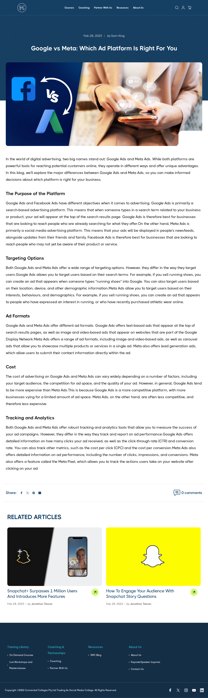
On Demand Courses (21, 655)
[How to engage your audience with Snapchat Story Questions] (153, 556)
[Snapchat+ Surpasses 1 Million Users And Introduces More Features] (54, 556)
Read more (95, 592)
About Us (136, 655)
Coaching (55, 661)
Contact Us (137, 669)
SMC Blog (95, 655)
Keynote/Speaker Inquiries (145, 662)
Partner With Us (59, 668)
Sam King (118, 36)
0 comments (192, 493)
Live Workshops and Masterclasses (20, 665)
